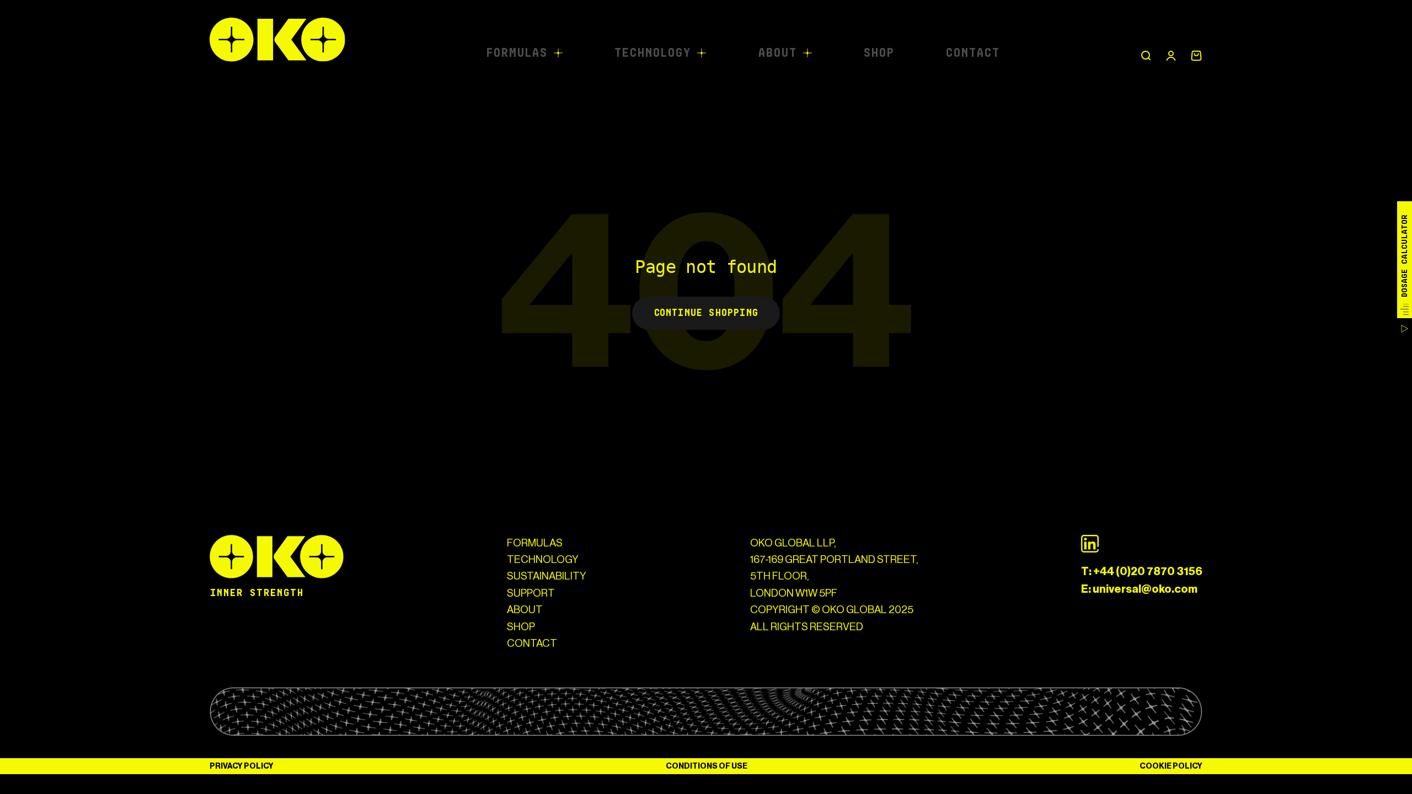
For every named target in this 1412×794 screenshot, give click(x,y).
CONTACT (532, 643)
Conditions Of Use (706, 766)
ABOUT (525, 609)
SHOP (521, 626)
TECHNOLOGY (543, 559)
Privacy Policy (242, 766)
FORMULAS (535, 543)
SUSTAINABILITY (546, 576)
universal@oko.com (1145, 589)
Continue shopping (706, 313)
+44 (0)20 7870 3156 (1147, 571)
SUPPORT (531, 593)
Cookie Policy (1171, 766)
